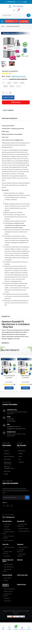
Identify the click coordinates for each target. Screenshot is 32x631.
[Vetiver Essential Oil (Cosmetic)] (14, 384)
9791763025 (10, 419)
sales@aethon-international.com (16, 428)
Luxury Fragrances (23, 547)
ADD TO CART (8, 97)
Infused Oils (7, 556)
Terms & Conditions (9, 456)
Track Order (24, 21)
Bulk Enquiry (17, 102)
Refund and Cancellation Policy (9, 467)
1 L (18, 86)
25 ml (9, 83)
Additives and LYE (8, 591)
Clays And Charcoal (9, 566)
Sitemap (6, 474)
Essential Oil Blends (23, 528)
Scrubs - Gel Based (8, 540)
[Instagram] (11, 505)
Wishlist (21, 453)
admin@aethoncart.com (14, 426)
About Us (6, 451)
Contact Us (7, 453)
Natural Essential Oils (23, 531)
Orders (20, 456)
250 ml (5, 86)
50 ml (15, 83)
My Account (22, 451)
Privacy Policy (7, 459)
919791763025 (11, 421)
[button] (30, 374)
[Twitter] (7, 505)
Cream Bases (7, 524)
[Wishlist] (14, 10)
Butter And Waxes (8, 564)
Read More (9, 388)
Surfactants (7, 598)
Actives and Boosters (9, 589)
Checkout (21, 462)
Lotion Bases (7, 529)
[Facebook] (4, 505)
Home (2, 26)
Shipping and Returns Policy (7, 463)
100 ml (22, 83)
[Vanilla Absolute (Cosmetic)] (31, 384)
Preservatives (7, 601)
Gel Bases (6, 526)
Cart (20, 459)
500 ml (12, 86)
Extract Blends (7, 578)
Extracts (6, 580)
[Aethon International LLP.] (16, 6)
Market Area (7, 471)
